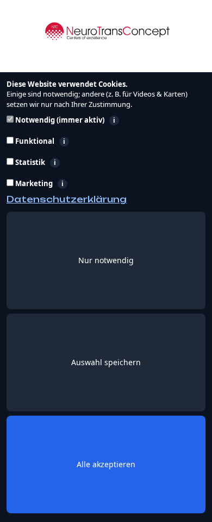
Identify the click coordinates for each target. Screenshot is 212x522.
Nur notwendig (106, 260)
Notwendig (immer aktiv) (104, 120)
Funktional (92, 141)
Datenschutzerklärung (67, 199)
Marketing (87, 184)
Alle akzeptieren (106, 464)
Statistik (83, 162)
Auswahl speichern (106, 362)
